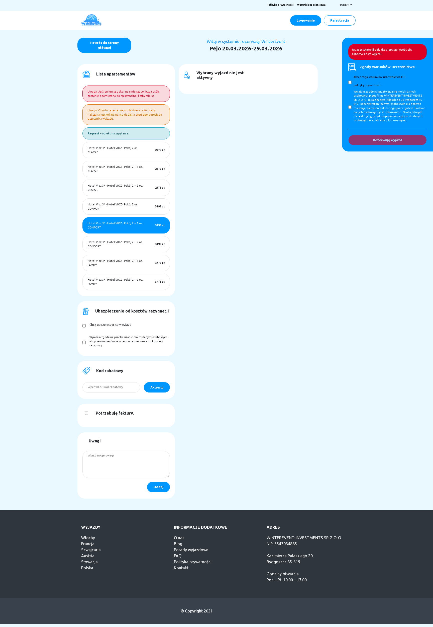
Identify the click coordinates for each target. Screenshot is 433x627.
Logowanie (306, 20)
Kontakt (181, 568)
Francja (87, 543)
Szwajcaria (91, 549)
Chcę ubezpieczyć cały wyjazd (110, 324)
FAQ (177, 556)
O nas (179, 537)
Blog (178, 543)
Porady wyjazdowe (191, 549)
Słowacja (89, 562)
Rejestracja (339, 20)
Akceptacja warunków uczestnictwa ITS (379, 77)
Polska (87, 568)
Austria (87, 556)
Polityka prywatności (280, 5)
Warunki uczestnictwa (311, 5)
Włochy (88, 537)
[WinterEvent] (91, 20)
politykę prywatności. (367, 85)
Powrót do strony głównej (104, 45)
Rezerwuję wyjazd (387, 140)
